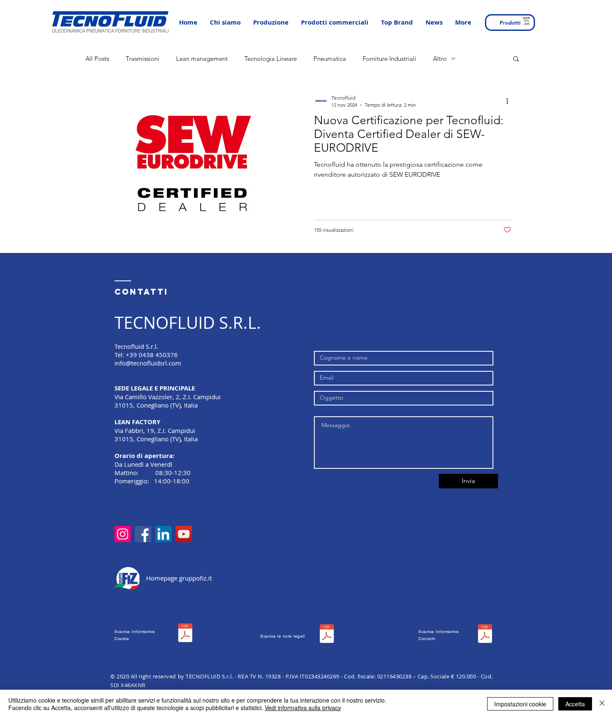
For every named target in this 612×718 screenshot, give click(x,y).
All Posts (97, 59)
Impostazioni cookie (520, 704)
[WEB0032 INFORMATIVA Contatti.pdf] (485, 634)
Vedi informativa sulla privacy (303, 707)
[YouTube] (184, 534)
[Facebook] (143, 534)
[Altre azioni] (510, 101)
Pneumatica (329, 59)
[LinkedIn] (163, 534)
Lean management (202, 59)
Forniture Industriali (389, 59)
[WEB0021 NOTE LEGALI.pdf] (326, 634)
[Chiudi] (602, 703)
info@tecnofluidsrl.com (147, 363)
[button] (271, 22)
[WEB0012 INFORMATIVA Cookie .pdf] (185, 633)
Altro (440, 59)
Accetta (575, 704)
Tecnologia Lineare (270, 59)
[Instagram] (122, 534)
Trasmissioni (142, 59)
